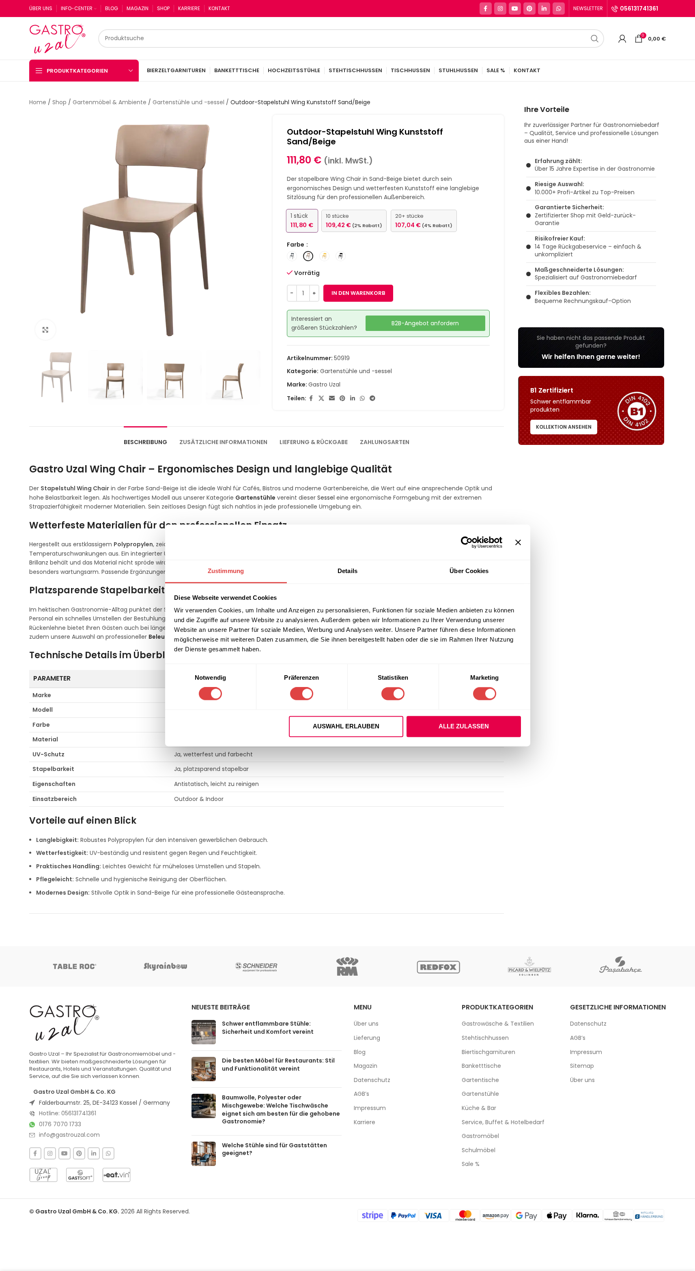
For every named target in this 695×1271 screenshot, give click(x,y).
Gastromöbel (480, 1136)
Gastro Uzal (324, 384)
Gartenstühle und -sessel (188, 102)
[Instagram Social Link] (500, 8)
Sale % (471, 1164)
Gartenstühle (480, 1094)
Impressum (370, 1108)
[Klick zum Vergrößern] (45, 330)
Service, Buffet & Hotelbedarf (503, 1122)
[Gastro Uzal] (64, 1022)
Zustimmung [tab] (226, 570)
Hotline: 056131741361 (67, 1113)
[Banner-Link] (591, 347)
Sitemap (582, 1066)
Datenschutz (372, 1080)
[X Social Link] (321, 398)
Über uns (366, 1024)
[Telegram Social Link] (372, 398)
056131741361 (639, 8)
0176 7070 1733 (60, 1124)
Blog (360, 1052)
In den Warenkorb (358, 293)
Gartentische (480, 1080)
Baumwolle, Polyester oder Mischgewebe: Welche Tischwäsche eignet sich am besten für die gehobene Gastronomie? (281, 1109)
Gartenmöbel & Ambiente (109, 102)
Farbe (296, 244)
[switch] (301, 693)
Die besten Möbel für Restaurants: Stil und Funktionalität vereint (278, 1064)
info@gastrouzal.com (69, 1135)
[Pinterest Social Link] (529, 8)
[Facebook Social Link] (486, 8)
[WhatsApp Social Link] (559, 8)
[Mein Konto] (622, 38)
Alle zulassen (464, 726)
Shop (59, 102)
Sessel (326, 498)
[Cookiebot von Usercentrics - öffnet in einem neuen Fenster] (466, 542)
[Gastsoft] (80, 1175)
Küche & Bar (479, 1108)
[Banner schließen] (518, 542)
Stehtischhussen (485, 1038)
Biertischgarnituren (488, 1052)
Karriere (364, 1122)
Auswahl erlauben (346, 726)
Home (37, 102)
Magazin (365, 1066)
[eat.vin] (116, 1175)
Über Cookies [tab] (469, 570)
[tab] (145, 438)
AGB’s (361, 1094)
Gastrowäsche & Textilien (498, 1024)
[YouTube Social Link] (515, 8)
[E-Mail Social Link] (332, 398)
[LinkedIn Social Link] (544, 8)
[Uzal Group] (43, 1175)
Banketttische (481, 1066)
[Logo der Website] (59, 38)
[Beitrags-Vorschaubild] (204, 1032)
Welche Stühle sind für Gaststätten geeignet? (274, 1149)
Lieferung (367, 1038)
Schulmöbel (478, 1150)
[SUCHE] (594, 38)
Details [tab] (347, 570)
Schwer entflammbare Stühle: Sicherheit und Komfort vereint (268, 1028)
